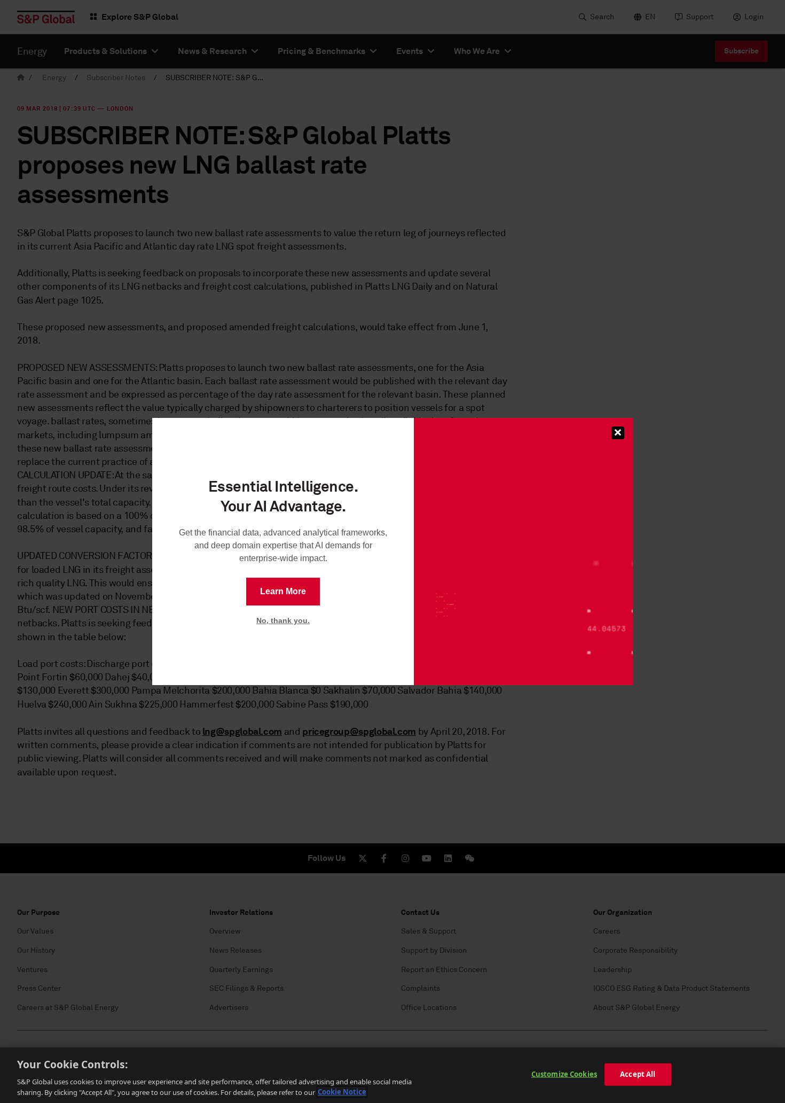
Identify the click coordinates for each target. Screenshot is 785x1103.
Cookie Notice (342, 1092)
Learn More (283, 591)
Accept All (637, 1074)
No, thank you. (283, 620)
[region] (392, 1075)
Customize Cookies (564, 1074)
